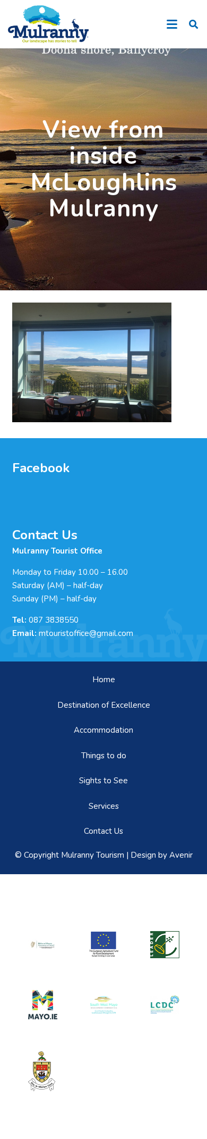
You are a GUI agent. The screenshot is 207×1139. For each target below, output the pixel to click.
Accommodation (103, 730)
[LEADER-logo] (164, 944)
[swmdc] (103, 1005)
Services (104, 806)
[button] (172, 24)
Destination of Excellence (103, 705)
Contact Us (103, 831)
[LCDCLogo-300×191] (164, 1004)
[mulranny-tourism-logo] (48, 24)
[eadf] (103, 945)
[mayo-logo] (42, 1004)
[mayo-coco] (42, 1071)
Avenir (181, 855)
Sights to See (103, 780)
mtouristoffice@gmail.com (86, 633)
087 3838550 (54, 620)
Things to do (103, 755)
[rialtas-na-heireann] (42, 944)
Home (103, 679)
